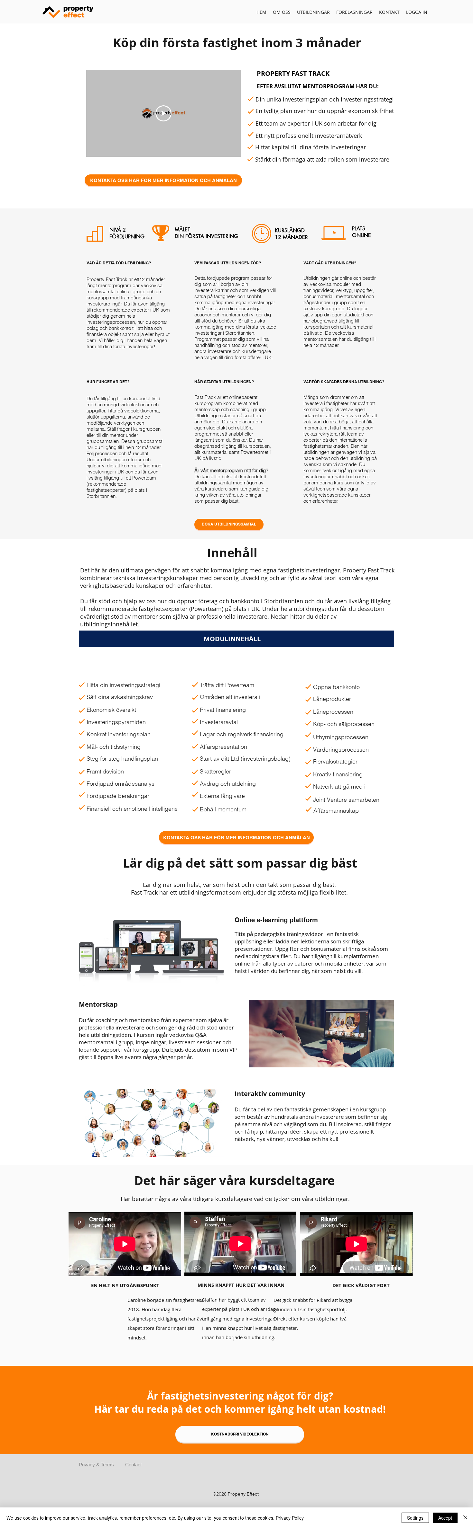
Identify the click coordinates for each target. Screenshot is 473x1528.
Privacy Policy (290, 1518)
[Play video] (163, 113)
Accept (445, 1518)
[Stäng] (465, 1518)
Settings (415, 1518)
